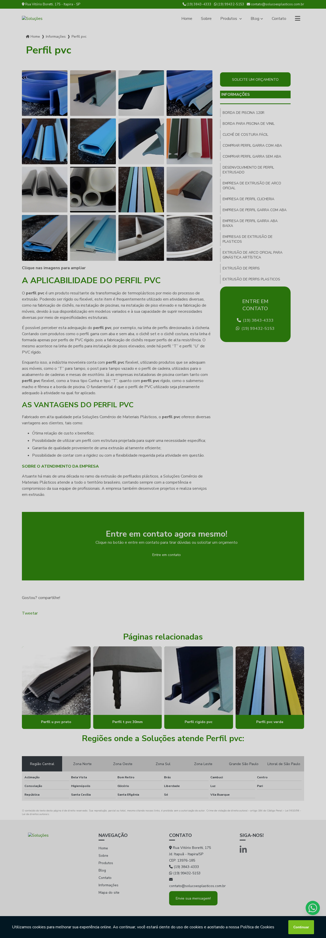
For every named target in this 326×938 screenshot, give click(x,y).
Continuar (301, 927)
